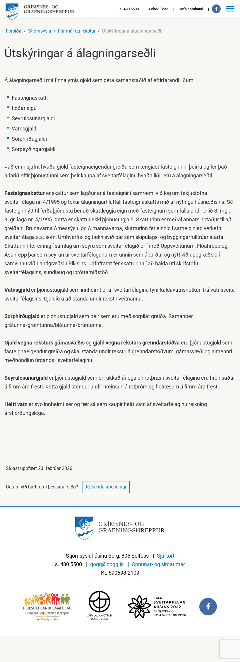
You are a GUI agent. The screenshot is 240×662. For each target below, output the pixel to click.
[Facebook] (216, 8)
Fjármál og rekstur (76, 31)
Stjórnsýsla (39, 31)
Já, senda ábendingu (106, 487)
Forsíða (13, 31)
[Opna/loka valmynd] (231, 9)
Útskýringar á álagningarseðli (132, 31)
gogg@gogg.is (107, 564)
